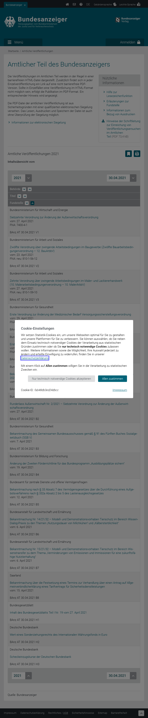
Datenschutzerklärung (35, 358)
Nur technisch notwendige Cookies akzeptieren (61, 378)
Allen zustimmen (112, 378)
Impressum (120, 390)
